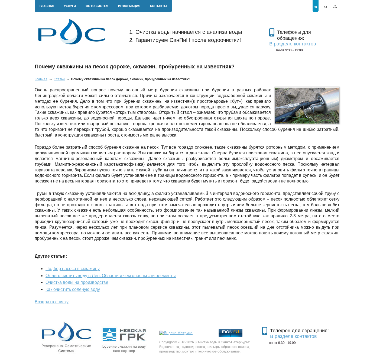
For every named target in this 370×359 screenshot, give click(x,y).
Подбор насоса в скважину (73, 268)
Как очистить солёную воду (73, 289)
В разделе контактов (292, 43)
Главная (47, 6)
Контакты (158, 6)
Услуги (70, 6)
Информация (129, 6)
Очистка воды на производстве (77, 282)
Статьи (59, 79)
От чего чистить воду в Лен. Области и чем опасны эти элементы (111, 275)
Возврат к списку (52, 302)
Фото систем (97, 6)
